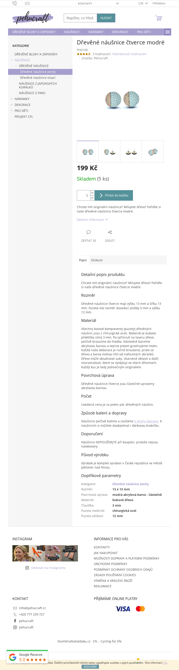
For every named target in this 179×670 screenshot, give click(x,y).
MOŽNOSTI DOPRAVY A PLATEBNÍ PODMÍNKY (126, 558)
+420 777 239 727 (31, 614)
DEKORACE (23, 105)
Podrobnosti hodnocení (129, 54)
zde (165, 663)
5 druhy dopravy (146, 421)
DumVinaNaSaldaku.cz (74, 641)
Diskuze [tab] (97, 260)
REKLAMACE (103, 586)
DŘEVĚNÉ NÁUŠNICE (34, 66)
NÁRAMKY (22, 99)
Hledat (106, 18)
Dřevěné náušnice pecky (38, 72)
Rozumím (90, 666)
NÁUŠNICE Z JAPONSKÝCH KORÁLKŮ (38, 85)
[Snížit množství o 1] (92, 197)
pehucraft (26, 621)
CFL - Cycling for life (107, 641)
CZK (141, 3)
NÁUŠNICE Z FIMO (32, 93)
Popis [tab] (83, 260)
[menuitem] (34, 31)
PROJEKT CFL (24, 116)
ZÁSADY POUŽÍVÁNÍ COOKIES (115, 575)
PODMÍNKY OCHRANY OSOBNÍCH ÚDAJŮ (123, 569)
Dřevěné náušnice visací (37, 77)
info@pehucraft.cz (32, 608)
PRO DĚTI (21, 111)
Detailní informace (90, 219)
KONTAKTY (85, 3)
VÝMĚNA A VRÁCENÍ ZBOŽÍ (113, 581)
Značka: (95, 58)
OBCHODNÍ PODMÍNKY (110, 564)
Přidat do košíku (116, 195)
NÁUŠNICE (22, 60)
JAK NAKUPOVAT (106, 553)
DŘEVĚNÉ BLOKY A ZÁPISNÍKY (36, 54)
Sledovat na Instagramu (48, 568)
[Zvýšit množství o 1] (92, 192)
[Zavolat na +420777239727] (18, 3)
